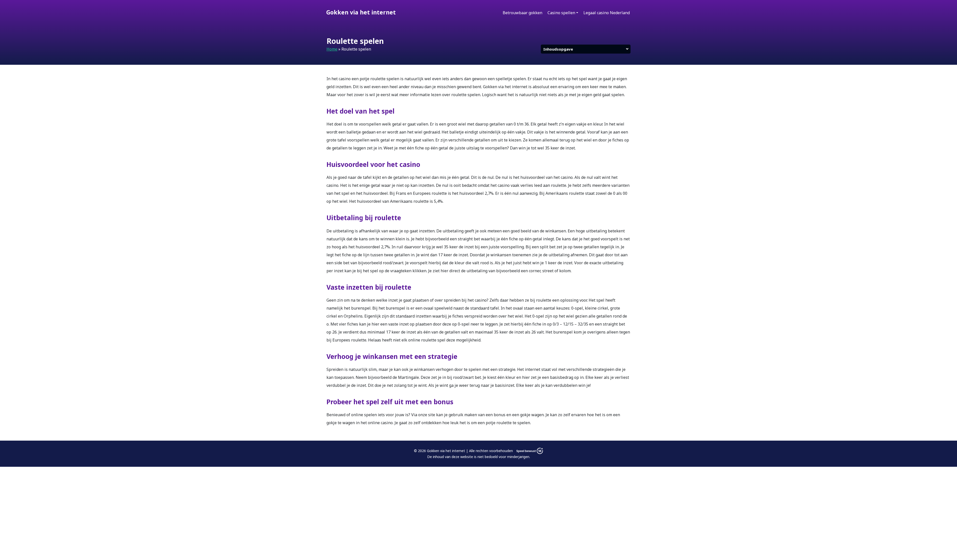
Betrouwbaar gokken (522, 12)
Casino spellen (561, 12)
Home (331, 49)
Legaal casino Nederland (606, 12)
